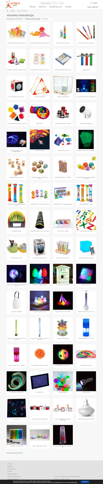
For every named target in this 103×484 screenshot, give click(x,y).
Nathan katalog (12, 474)
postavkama (58, 482)
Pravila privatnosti (12, 479)
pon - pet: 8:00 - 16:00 (62, 479)
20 (14, 19)
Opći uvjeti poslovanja (14, 476)
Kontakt (9, 466)
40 (16, 19)
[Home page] (7, 11)
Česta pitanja (11, 469)
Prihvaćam (85, 481)
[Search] (62, 3)
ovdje (76, 482)
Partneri (9, 471)
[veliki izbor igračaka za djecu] (12, 5)
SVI (22, 19)
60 (18, 19)
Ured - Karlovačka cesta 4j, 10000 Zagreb (68, 476)
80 (20, 19)
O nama (9, 464)
